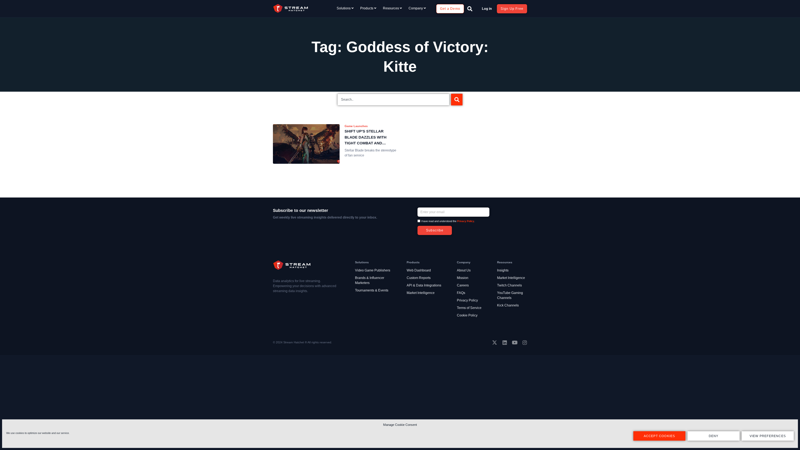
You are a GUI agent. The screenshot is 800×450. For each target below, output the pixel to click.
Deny (714, 436)
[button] (469, 8)
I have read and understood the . (448, 221)
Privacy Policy (465, 221)
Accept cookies (659, 436)
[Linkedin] (504, 342)
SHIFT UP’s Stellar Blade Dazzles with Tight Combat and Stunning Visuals (365, 137)
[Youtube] (514, 342)
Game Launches (356, 126)
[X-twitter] (494, 342)
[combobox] (393, 99)
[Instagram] (524, 342)
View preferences (768, 436)
